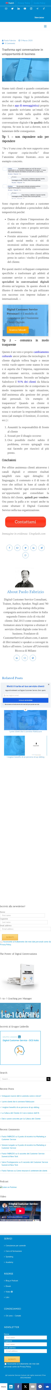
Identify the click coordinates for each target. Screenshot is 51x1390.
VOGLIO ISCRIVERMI (25, 700)
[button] (25, 686)
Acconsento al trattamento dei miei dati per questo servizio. (22, 704)
